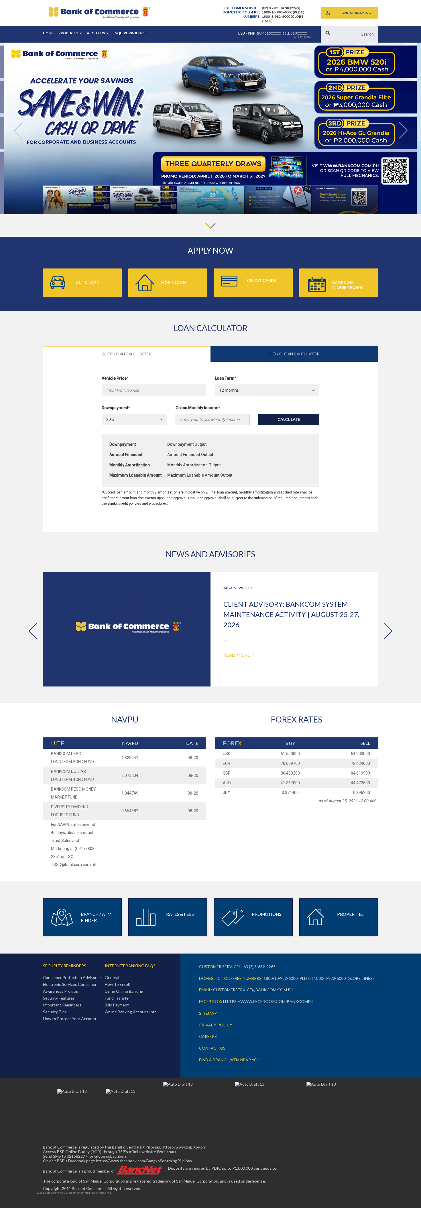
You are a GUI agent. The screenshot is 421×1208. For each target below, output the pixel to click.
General (112, 977)
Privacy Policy (215, 1024)
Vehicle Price (115, 378)
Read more (236, 655)
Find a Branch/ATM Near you (229, 1059)
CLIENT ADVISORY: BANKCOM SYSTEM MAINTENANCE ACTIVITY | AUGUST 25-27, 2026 (291, 614)
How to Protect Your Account (70, 1018)
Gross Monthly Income (198, 407)
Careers (208, 1036)
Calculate (289, 419)
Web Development (68, 1192)
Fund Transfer (117, 998)
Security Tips (55, 1011)
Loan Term (226, 378)
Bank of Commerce (99, 13)
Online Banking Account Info (131, 1011)
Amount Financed (125, 454)
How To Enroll (117, 984)
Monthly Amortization (129, 465)
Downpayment (116, 407)
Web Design (44, 1192)
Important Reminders (62, 1004)
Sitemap (208, 1013)
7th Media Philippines (97, 1192)
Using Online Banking (124, 991)
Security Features (59, 998)
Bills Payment (117, 1004)
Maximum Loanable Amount (135, 475)
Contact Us (212, 1048)
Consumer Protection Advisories (72, 977)
